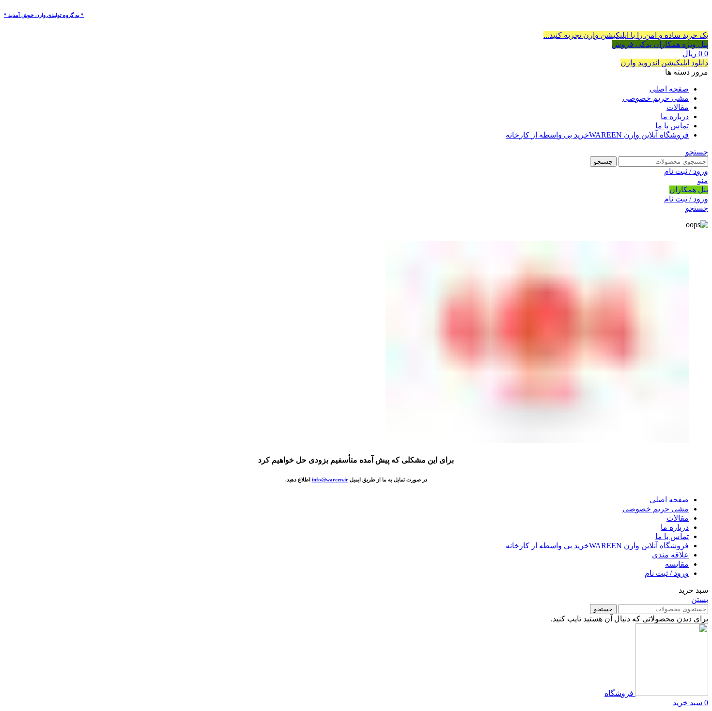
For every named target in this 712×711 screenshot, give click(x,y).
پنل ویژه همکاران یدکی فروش (660, 44)
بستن (699, 599)
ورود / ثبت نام (667, 573)
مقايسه (677, 564)
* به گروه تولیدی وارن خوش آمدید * (44, 15)
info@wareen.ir (330, 479)
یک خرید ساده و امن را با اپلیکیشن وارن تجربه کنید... (625, 35)
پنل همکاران (688, 189)
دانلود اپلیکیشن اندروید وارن (664, 63)
